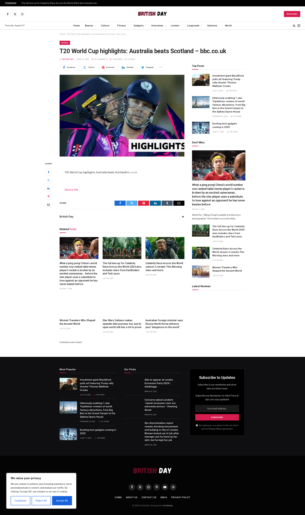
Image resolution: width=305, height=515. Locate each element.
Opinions (212, 25)
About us (132, 497)
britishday (168, 505)
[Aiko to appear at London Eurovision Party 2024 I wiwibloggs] (133, 384)
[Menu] (298, 25)
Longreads (193, 25)
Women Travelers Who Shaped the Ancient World (77, 322)
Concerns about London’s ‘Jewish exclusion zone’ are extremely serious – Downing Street (161, 404)
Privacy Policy (215, 429)
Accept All (62, 500)
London (175, 25)
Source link (71, 189)
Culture (105, 25)
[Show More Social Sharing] (160, 67)
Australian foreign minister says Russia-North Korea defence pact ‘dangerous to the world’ (164, 324)
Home (76, 25)
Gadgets (139, 25)
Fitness (121, 25)
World (228, 25)
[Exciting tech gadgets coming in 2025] (201, 128)
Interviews (157, 25)
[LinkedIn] (48, 188)
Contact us (149, 497)
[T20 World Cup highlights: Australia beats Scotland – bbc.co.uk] (122, 116)
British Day (68, 59)
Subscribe (292, 14)
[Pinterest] (48, 196)
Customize (20, 500)
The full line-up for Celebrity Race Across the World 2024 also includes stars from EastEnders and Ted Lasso (122, 268)
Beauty (89, 25)
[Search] (294, 25)
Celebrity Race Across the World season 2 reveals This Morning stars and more (61, 3)
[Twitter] (48, 180)
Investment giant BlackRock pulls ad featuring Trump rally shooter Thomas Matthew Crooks (228, 80)
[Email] (48, 204)
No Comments (101, 59)
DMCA (163, 497)
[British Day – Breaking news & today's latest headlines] (153, 14)
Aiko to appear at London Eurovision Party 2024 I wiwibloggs (159, 383)
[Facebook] (48, 172)
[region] (41, 491)
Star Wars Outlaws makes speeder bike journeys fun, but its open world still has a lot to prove (122, 324)
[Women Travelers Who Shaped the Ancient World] (79, 305)
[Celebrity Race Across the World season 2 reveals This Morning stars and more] (165, 248)
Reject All (41, 500)
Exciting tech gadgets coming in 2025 (224, 125)
